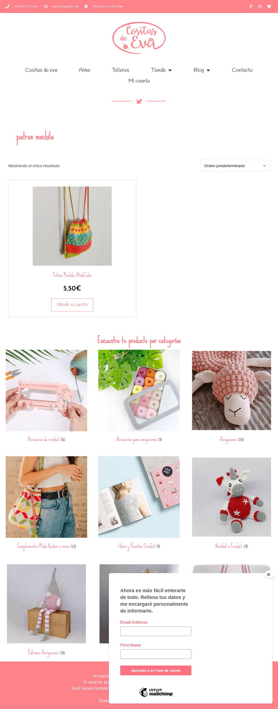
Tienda (158, 70)
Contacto (242, 70)
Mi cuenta (139, 81)
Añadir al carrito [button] (72, 305)
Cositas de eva (41, 70)
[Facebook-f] (251, 6)
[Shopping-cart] (269, 6)
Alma (84, 70)
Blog (199, 70)
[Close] (269, 574)
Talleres (120, 70)
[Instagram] (260, 6)
